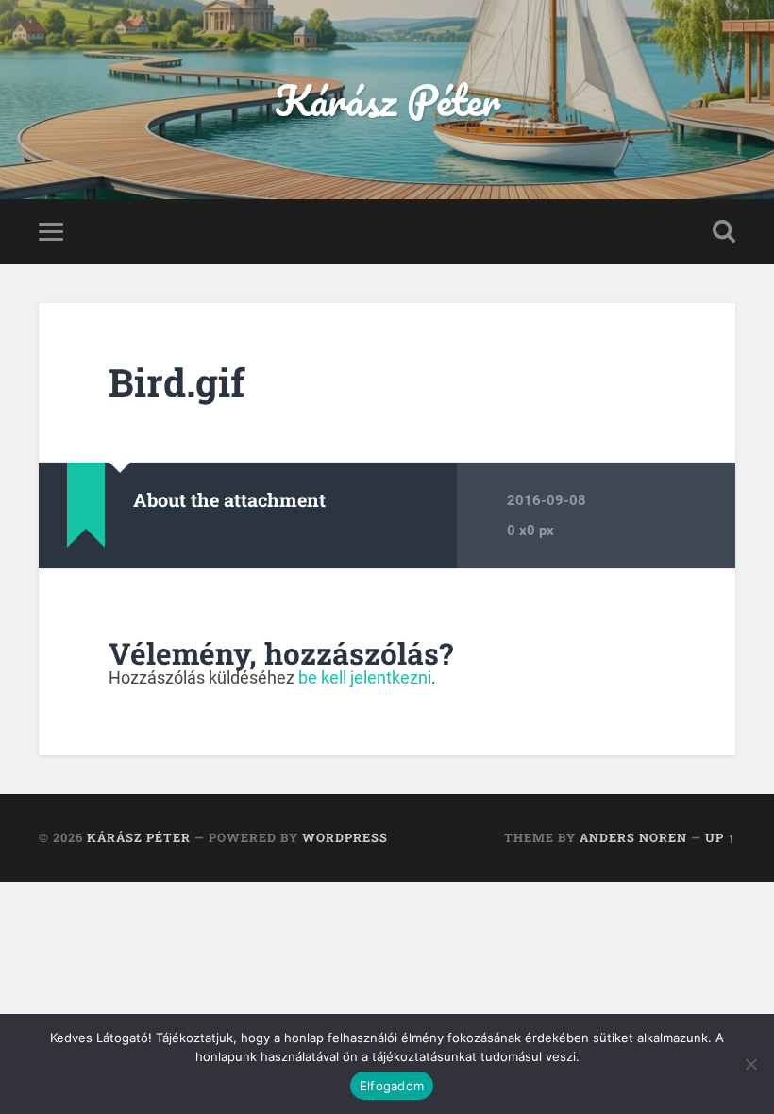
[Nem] (750, 1064)
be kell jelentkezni (364, 677)
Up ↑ (720, 837)
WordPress (345, 837)
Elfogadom (392, 1085)
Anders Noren (633, 837)
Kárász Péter (387, 99)
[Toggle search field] (724, 231)
